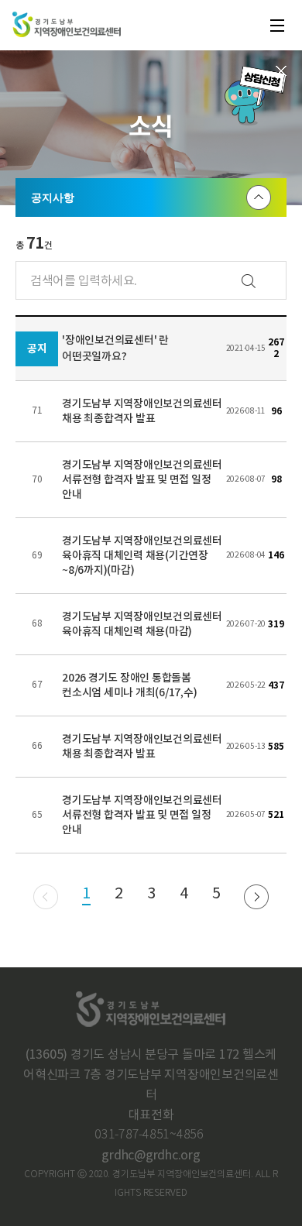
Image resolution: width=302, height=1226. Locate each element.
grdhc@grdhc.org (150, 1155)
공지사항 (52, 197)
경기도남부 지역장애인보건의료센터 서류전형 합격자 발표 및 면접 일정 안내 (142, 479)
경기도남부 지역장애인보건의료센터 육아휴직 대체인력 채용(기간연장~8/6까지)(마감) (142, 555)
